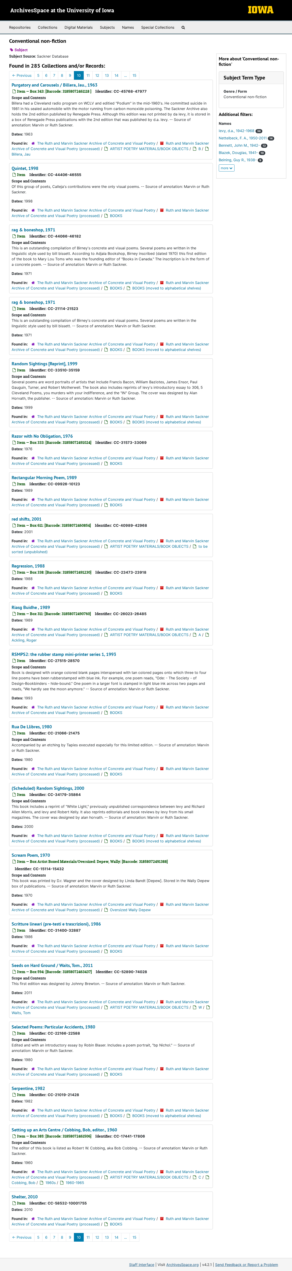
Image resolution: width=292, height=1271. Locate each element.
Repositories (20, 27)
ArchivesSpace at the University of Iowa (62, 10)
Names (128, 27)
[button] (244, 77)
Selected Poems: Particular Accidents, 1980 (53, 1027)
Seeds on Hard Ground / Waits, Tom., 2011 (52, 965)
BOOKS (116, 215)
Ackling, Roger (24, 640)
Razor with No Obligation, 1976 (42, 436)
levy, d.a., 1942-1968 (240, 130)
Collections (47, 27)
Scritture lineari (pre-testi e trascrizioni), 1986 (56, 924)
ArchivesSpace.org (182, 1264)
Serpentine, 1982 (28, 1088)
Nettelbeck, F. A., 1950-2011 (246, 138)
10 (79, 75)
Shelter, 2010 (25, 1197)
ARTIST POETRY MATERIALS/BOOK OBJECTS (149, 148)
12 (97, 75)
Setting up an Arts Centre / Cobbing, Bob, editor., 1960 (64, 1130)
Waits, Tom (21, 1012)
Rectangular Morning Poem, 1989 (44, 478)
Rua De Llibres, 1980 (32, 727)
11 (88, 75)
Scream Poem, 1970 (31, 855)
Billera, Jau (21, 154)
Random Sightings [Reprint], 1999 (44, 364)
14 (116, 75)
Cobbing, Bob (23, 1182)
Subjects (107, 27)
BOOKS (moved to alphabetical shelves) (166, 288)
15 (134, 75)
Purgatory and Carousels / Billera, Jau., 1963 (54, 85)
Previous (21, 75)
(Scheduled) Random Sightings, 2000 (48, 788)
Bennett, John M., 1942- (242, 145)
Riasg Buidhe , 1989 (31, 607)
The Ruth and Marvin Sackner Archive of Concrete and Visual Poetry (96, 143)
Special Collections (157, 27)
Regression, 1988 (28, 566)
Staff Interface (141, 1264)
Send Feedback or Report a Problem (246, 1264)
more (225, 168)
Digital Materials (79, 27)
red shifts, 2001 (27, 519)
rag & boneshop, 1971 (33, 230)
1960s (50, 1182)
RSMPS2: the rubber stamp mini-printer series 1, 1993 (64, 654)
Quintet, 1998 (25, 168)
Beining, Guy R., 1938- (240, 160)
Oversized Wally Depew (130, 910)
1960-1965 (75, 1182)
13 (107, 75)
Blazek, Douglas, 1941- (241, 152)
